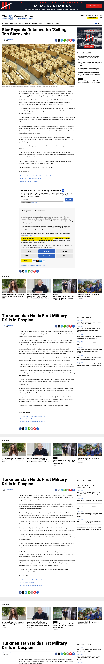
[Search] (101, 24)
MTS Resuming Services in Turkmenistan (32, 421)
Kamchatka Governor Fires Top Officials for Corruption (36, 176)
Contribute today (92, 17)
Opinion (34, 23)
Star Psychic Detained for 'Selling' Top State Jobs (34, 31)
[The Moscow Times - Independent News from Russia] (17, 17)
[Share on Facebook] (56, 40)
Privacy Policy (34, 202)
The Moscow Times (8, 39)
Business (28, 23)
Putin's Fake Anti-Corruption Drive (30, 178)
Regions (21, 23)
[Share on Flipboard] (70, 40)
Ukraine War (13, 23)
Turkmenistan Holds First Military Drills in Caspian (34, 317)
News (6, 23)
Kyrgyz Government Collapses (29, 181)
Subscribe (69, 199)
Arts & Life (42, 23)
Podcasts (50, 23)
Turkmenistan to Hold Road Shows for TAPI (33, 416)
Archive (57, 23)
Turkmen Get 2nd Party (27, 419)
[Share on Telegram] (62, 40)
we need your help (29, 235)
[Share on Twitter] (59, 40)
